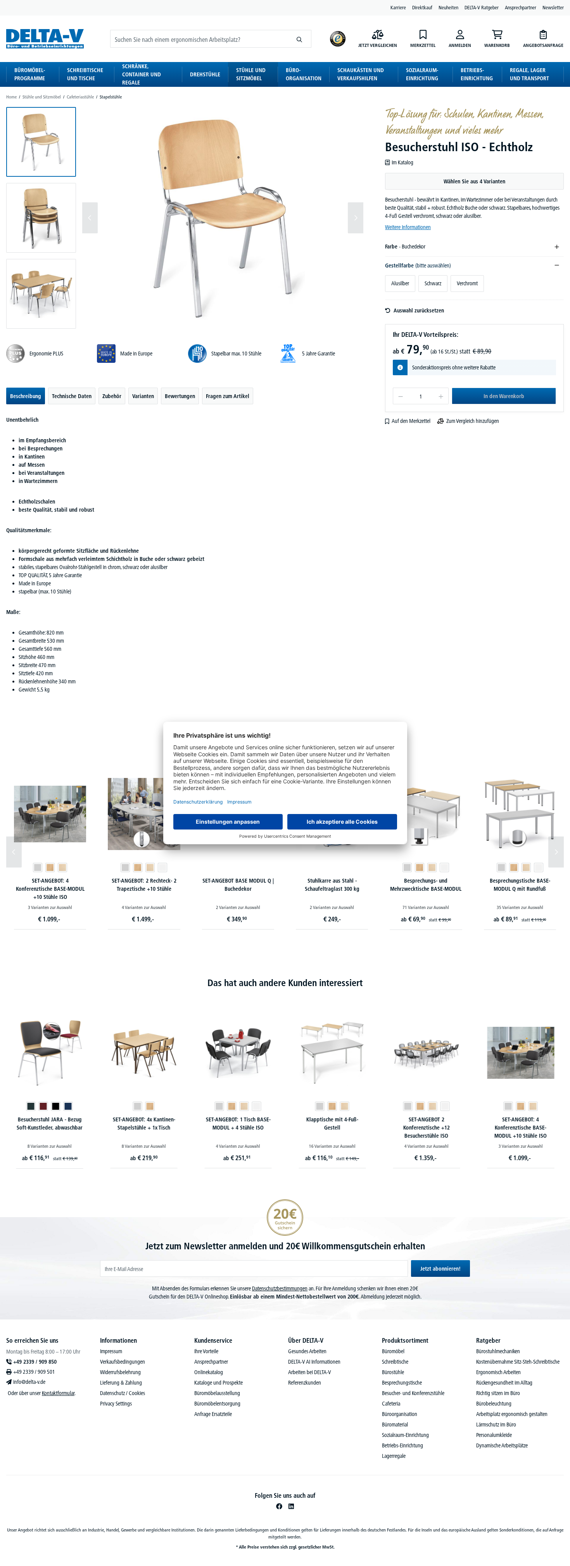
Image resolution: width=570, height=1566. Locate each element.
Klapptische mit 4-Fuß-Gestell (332, 1123)
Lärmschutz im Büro (496, 1424)
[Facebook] (279, 1506)
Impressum (111, 1351)
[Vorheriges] (90, 217)
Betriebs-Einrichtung (402, 1445)
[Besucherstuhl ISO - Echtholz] (222, 218)
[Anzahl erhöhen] (441, 396)
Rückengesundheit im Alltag (504, 1382)
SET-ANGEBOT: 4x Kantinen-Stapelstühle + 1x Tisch (143, 1123)
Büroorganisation (399, 1414)
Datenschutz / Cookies (122, 1393)
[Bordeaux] (43, 1106)
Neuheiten (448, 7)
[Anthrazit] (30, 1106)
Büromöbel (393, 1351)
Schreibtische (395, 1361)
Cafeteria (391, 1403)
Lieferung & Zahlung (121, 1382)
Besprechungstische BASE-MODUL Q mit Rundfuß (520, 884)
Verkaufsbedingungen (122, 1361)
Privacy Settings (116, 1403)
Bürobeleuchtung (493, 1403)
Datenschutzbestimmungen (279, 1288)
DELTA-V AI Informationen (314, 1361)
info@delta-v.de (29, 1382)
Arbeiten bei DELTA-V (309, 1372)
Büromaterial (395, 1424)
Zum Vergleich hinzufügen (472, 420)
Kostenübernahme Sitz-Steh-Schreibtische (518, 1361)
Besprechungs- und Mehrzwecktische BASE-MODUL (425, 884)
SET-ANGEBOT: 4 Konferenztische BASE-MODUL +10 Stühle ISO (50, 888)
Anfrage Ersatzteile (213, 1414)
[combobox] (199, 39)
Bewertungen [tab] (180, 396)
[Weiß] (162, 867)
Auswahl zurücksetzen (419, 310)
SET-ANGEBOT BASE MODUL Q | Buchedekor (238, 884)
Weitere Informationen (408, 227)
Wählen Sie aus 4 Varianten (474, 181)
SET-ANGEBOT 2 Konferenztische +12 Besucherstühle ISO (426, 1127)
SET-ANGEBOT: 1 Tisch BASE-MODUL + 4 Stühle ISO (238, 1123)
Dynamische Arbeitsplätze (502, 1445)
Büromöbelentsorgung (217, 1403)
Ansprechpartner (520, 7)
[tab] (25, 396)
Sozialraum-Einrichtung (405, 1435)
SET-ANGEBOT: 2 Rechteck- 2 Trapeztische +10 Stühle (144, 884)
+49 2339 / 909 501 (34, 1372)
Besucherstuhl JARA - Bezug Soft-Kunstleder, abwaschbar (49, 1123)
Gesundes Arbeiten (307, 1351)
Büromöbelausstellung (217, 1393)
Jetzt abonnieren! (440, 1268)
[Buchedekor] (50, 867)
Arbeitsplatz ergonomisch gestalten (512, 1414)
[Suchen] (299, 39)
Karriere (398, 7)
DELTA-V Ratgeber (482, 7)
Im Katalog (402, 162)
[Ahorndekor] (62, 867)
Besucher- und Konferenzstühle (413, 1393)
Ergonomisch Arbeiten (498, 1372)
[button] (41, 142)
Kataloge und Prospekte (218, 1382)
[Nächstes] (355, 217)
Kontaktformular (58, 1393)
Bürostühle (393, 1372)
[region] (184, 218)
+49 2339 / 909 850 (35, 1361)
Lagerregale (394, 1456)
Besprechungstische (402, 1382)
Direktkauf (422, 7)
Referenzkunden (304, 1382)
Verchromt (467, 283)
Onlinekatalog (208, 1372)
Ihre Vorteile (206, 1351)
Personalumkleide (494, 1435)
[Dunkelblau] (68, 1106)
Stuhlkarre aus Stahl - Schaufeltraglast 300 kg (332, 884)
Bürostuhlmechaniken (498, 1351)
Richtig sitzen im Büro (498, 1393)
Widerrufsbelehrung (120, 1372)
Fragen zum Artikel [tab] (227, 396)
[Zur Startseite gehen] (45, 38)
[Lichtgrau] (37, 867)
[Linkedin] (291, 1506)
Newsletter (553, 7)
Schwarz (433, 283)
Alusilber (400, 283)
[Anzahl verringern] (400, 396)
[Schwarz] (55, 1106)
